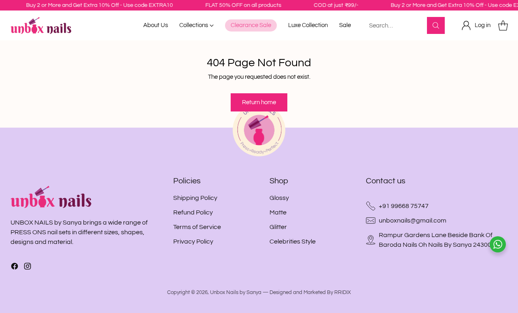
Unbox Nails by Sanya (235, 292)
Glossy (279, 198)
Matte (278, 212)
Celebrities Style (293, 241)
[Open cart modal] (503, 25)
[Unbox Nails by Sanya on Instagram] (27, 267)
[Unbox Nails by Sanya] (41, 25)
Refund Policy (193, 212)
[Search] (436, 25)
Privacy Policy (193, 241)
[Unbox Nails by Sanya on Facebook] (14, 267)
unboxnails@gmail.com (412, 220)
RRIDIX (342, 292)
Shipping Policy (195, 198)
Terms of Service (197, 227)
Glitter (278, 227)
